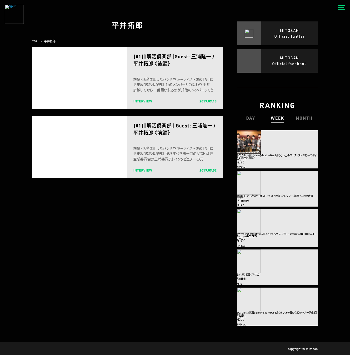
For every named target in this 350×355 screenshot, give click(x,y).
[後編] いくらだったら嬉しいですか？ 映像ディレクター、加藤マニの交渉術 (275, 196)
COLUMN (241, 279)
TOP (34, 41)
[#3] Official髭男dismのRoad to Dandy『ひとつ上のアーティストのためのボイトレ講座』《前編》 (277, 156)
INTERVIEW (243, 200)
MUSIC (240, 162)
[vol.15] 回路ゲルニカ (248, 274)
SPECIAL (241, 167)
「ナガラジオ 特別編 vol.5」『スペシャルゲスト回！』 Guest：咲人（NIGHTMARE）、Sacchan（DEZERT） (277, 235)
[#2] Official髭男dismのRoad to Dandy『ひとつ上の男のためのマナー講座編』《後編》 (277, 313)
